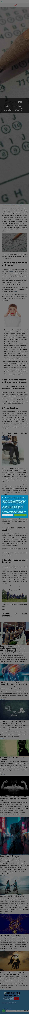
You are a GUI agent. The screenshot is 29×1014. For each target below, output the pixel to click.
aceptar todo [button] (17, 514)
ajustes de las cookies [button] (7, 514)
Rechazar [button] (24, 514)
